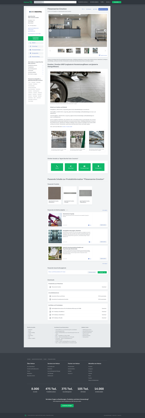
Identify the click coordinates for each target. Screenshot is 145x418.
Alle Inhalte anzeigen (32, 74)
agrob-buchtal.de (31, 31)
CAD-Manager (50, 373)
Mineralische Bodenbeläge (32, 87)
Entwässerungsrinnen (87, 332)
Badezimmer (40, 92)
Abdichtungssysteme (87, 329)
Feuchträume (34, 94)
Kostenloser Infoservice (36, 38)
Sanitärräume (30, 92)
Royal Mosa (30, 335)
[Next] (105, 30)
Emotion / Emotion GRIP (67, 126)
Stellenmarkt (50, 375)
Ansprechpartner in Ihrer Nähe (34, 33)
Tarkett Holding (31, 332)
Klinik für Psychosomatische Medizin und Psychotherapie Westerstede (73, 248)
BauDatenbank (71, 366)
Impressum (119, 415)
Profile (102, 2)
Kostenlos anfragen (67, 405)
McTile (29, 331)
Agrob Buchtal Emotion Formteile (69, 202)
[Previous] (50, 30)
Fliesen (29, 82)
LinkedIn (90, 373)
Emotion (55, 11)
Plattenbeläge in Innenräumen (32, 99)
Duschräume (35, 92)
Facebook (90, 366)
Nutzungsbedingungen (108, 415)
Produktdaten (31, 67)
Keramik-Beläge (30, 101)
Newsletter (50, 368)
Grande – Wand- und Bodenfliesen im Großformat (66, 341)
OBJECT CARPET (31, 338)
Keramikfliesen (30, 97)
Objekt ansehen (103, 241)
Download (101, 272)
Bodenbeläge (38, 82)
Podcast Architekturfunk (93, 380)
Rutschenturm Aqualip (68, 213)
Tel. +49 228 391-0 (32, 25)
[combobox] (60, 2)
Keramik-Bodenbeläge (31, 89)
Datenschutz (114, 415)
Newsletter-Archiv (31, 375)
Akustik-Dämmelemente (88, 331)
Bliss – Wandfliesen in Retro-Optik (63, 335)
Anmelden (116, 2)
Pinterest (90, 371)
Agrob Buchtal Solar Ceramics (65, 11)
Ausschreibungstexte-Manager (54, 371)
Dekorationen (39, 97)
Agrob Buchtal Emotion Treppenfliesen (84, 202)
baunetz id (70, 373)
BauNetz (70, 371)
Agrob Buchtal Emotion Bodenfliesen (53, 202)
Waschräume (39, 94)
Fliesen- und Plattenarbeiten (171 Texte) (56, 271)
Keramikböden (38, 89)
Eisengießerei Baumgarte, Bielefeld (72, 230)
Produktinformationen (83, 2)
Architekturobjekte (94, 2)
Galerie (104, 9)
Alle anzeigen (104, 210)
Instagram (90, 368)
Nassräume (30, 94)
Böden (35, 97)
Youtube (90, 378)
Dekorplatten (33, 82)
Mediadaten (29, 373)
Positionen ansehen (92, 272)
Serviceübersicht (51, 366)
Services (108, 2)
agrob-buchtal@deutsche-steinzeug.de (33, 29)
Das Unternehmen (31, 366)
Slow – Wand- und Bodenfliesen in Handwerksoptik (66, 342)
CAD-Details (30, 70)
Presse (28, 371)
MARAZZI (30, 329)
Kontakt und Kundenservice (33, 368)
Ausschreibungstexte (32, 68)
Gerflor (29, 334)
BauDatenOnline (71, 368)
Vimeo (89, 375)
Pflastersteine (86, 334)
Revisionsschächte (86, 335)
